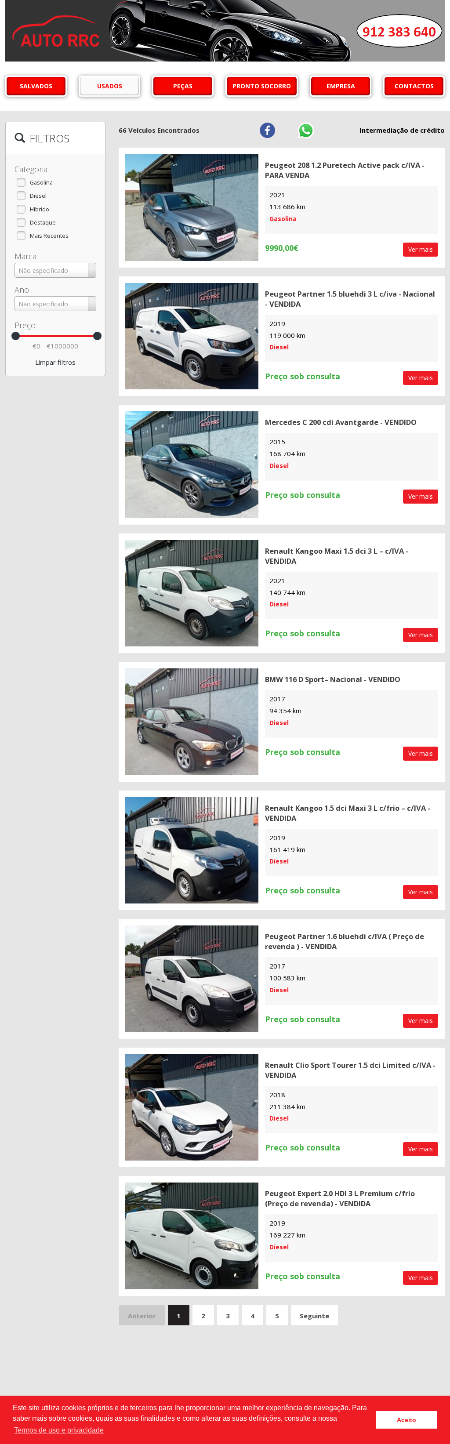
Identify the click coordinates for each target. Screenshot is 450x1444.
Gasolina (41, 182)
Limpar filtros (55, 362)
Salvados (36, 86)
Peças (182, 86)
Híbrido (39, 209)
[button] (340, 1419)
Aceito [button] (406, 1419)
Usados (109, 86)
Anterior (142, 1315)
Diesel (38, 196)
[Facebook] (267, 130)
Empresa (341, 86)
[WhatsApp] (305, 130)
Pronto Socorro (261, 86)
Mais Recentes (49, 235)
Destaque (43, 222)
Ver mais (420, 249)
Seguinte (314, 1315)
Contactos (414, 86)
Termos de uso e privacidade (59, 1430)
